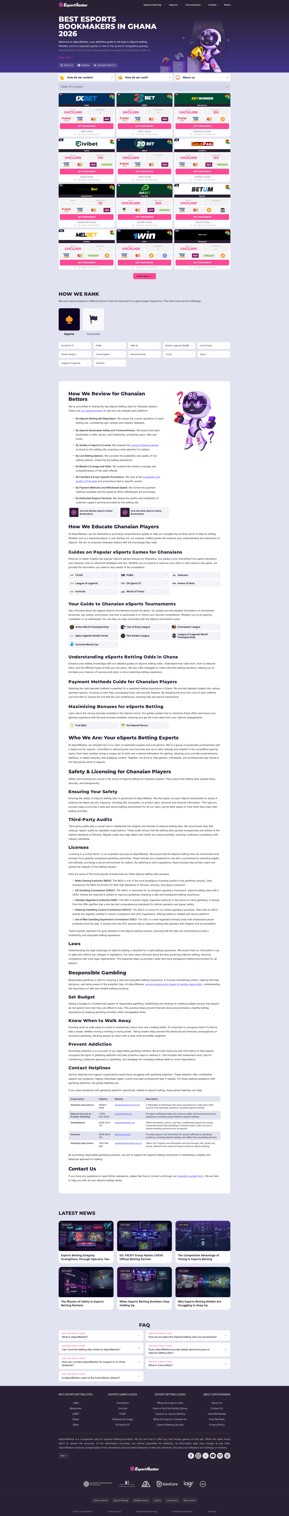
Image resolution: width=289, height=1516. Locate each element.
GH (62, 1455)
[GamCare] (167, 1484)
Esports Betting (152, 4)
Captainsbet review (86, 221)
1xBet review (86, 131)
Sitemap (212, 1511)
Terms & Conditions (83, 1511)
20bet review (144, 176)
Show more (143, 276)
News (227, 4)
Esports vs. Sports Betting (170, 1413)
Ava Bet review (144, 221)
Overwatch (122, 1403)
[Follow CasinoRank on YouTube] (213, 1456)
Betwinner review (202, 131)
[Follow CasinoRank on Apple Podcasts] (227, 1456)
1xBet (76, 1403)
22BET (75, 1413)
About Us (217, 1403)
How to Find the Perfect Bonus (170, 1408)
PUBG (122, 1413)
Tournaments (193, 4)
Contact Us (217, 1408)
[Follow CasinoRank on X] (206, 1456)
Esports (173, 4)
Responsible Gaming (146, 1511)
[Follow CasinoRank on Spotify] (220, 1456)
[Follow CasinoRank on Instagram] (198, 1456)
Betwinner (76, 1408)
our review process (92, 410)
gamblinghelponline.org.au (128, 1143)
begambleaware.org (125, 1122)
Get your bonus (87, 126)
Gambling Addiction (182, 1511)
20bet (75, 1424)
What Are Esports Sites (170, 1403)
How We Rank (217, 1419)
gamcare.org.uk (122, 1134)
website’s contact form (191, 1176)
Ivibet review (86, 176)
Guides (212, 4)
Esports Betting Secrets (170, 1424)
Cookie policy (114, 1511)
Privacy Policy (217, 1424)
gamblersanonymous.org (127, 1105)
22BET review (144, 131)
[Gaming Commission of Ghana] (98, 1484)
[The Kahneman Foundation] (127, 1484)
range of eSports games (145, 445)
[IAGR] (189, 1484)
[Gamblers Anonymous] (146, 1484)
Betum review (202, 221)
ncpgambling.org (123, 1113)
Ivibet (76, 1419)
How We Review (217, 1413)
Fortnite (122, 1408)
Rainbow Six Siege (122, 1419)
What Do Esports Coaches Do (170, 1419)
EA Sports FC (122, 1424)
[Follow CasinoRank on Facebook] (191, 1456)
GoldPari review (202, 176)
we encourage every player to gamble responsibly (173, 984)
